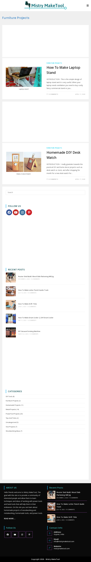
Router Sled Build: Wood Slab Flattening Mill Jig (36, 276)
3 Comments (53, 94)
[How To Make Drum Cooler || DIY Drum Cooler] (11, 319)
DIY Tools (9, 396)
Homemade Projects (13, 405)
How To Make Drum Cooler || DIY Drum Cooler (35, 318)
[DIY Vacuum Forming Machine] (11, 332)
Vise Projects (10, 427)
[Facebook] (9, 212)
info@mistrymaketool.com (64, 541)
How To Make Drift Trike (27, 304)
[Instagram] (22, 212)
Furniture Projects (54, 63)
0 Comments (53, 179)
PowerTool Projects (13, 414)
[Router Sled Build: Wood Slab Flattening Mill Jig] (11, 278)
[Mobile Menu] (88, 5)
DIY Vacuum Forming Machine (29, 331)
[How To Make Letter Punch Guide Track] (11, 291)
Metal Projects (11, 409)
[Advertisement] (45, 41)
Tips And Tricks (11, 418)
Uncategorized (11, 422)
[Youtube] (16, 212)
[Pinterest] (29, 212)
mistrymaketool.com (62, 548)
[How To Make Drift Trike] (11, 305)
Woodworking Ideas (13, 431)
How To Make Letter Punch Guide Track (33, 290)
